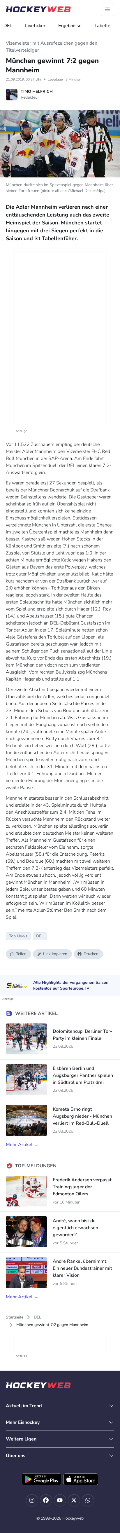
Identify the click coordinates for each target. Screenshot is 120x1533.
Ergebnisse (70, 25)
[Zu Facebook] (46, 1500)
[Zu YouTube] (60, 1500)
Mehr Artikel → (22, 1144)
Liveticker (35, 25)
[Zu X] (74, 1500)
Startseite (14, 1317)
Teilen (21, 954)
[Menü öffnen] (107, 9)
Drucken (91, 954)
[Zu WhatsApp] (88, 1500)
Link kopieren (55, 954)
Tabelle (102, 25)
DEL (7, 25)
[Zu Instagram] (32, 1500)
